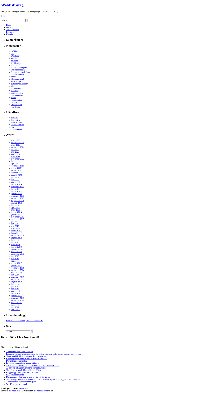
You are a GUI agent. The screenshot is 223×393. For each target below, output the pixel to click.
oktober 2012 (16, 303)
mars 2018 (15, 210)
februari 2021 (16, 168)
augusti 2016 (16, 238)
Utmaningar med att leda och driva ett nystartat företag (28, 377)
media (13, 77)
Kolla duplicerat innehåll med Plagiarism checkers (26, 358)
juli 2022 (15, 161)
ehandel (14, 60)
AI (12, 53)
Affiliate (14, 51)
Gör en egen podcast (34, 320)
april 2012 (15, 309)
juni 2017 (15, 224)
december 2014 (17, 268)
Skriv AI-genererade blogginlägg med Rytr (23, 370)
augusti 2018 (16, 203)
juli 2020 (15, 177)
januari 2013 (16, 296)
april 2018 (15, 207)
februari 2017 (16, 231)
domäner (14, 58)
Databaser (15, 56)
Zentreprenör (16, 129)
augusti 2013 (16, 282)
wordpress (15, 107)
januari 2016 (16, 249)
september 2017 (17, 219)
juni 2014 (15, 275)
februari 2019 (16, 191)
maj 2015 (15, 258)
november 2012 (17, 300)
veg (12, 127)
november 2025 (17, 142)
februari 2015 (16, 263)
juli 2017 (15, 221)
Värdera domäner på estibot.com (19, 351)
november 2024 (17, 147)
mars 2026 (15, 140)
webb (13, 98)
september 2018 (17, 200)
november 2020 (17, 170)
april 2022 (15, 163)
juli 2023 (15, 149)
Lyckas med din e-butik (15, 320)
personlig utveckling (19, 84)
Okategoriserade (18, 79)
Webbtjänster (16, 104)
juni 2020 (15, 180)
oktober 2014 (16, 272)
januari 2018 (16, 214)
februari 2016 (16, 247)
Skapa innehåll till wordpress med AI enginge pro (26, 356)
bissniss (14, 118)
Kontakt (9, 34)
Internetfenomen (18, 70)
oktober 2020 (16, 173)
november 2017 (17, 217)
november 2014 (17, 270)
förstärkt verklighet (19, 67)
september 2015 (17, 254)
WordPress (15, 391)
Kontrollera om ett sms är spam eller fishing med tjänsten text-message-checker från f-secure (43, 354)
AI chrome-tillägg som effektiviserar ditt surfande (26, 368)
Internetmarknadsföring (20, 72)
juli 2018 (15, 205)
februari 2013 (16, 293)
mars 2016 (15, 245)
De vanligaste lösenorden (16, 361)
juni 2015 (15, 256)
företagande (16, 65)
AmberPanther (43, 391)
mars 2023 (15, 156)
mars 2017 (15, 228)
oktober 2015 (16, 251)
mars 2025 (15, 145)
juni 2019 (15, 189)
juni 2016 (15, 242)
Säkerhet (14, 91)
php (12, 86)
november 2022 (17, 159)
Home (8, 25)
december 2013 (17, 277)
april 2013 (15, 291)
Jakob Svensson (12, 29)
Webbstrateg (12, 5)
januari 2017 (16, 233)
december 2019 (17, 187)
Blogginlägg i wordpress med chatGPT (22, 372)
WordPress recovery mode (17, 384)
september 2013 (17, 279)
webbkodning (17, 102)
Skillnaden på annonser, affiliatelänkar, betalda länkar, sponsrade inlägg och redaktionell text (43, 379)
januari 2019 (16, 194)
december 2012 (17, 298)
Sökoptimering (17, 95)
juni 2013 (15, 286)
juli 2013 (15, 284)
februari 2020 (16, 184)
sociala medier (17, 93)
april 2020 (15, 182)
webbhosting (16, 100)
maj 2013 (15, 289)
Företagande (16, 63)
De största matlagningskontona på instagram (24, 363)
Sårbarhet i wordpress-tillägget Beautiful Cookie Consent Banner (32, 365)
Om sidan (10, 27)
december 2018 (17, 196)
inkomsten (15, 120)
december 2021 (17, 166)
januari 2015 (16, 265)
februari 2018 (16, 212)
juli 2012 (15, 305)
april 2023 (15, 154)
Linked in (10, 32)
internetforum (16, 122)
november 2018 (17, 198)
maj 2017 (15, 226)
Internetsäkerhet (17, 74)
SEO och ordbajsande (15, 375)
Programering (16, 88)
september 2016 (17, 235)
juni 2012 (15, 307)
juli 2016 (15, 240)
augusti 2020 (16, 175)
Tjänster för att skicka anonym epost (21, 382)
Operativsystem (17, 81)
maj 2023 (15, 152)
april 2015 (15, 261)
